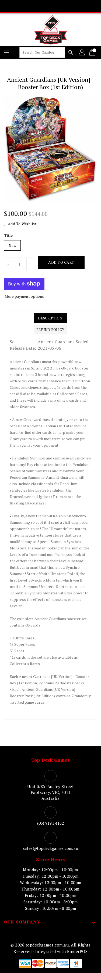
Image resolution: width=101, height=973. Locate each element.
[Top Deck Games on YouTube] (61, 6)
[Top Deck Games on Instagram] (51, 6)
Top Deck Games (50, 760)
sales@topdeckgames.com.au (50, 848)
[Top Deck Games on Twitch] (71, 6)
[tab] (50, 318)
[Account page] (82, 52)
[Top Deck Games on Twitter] (40, 6)
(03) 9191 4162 (50, 823)
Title (8, 235)
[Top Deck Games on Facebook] (30, 6)
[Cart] (93, 52)
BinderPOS (77, 951)
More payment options (24, 296)
